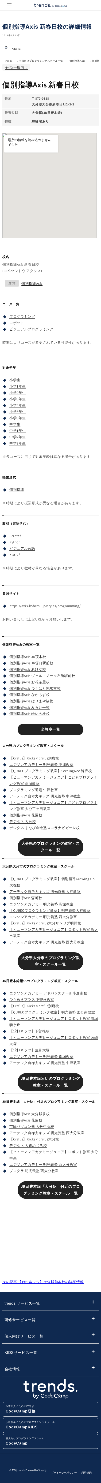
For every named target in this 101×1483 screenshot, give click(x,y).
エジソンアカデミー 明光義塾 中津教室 (41, 764)
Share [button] (16, 49)
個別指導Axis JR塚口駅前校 (31, 663)
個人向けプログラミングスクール (25, 1441)
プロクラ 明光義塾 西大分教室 (34, 1171)
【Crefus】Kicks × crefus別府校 (34, 758)
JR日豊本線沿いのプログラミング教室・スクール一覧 (50, 1082)
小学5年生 (17, 411)
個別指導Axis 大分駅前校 (29, 1114)
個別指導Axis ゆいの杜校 (29, 713)
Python (15, 542)
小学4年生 (17, 405)
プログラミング (22, 316)
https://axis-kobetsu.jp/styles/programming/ (45, 606)
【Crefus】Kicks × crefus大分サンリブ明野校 (45, 923)
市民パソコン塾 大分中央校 (31, 1126)
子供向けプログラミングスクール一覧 (41, 61)
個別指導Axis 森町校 (25, 898)
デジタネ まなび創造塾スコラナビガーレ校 (44, 828)
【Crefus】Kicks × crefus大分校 (34, 1139)
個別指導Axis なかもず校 (29, 694)
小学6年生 (17, 418)
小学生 (14, 380)
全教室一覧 (50, 729)
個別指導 (16, 489)
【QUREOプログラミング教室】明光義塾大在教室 (49, 910)
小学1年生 (17, 386)
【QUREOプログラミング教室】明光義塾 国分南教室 (52, 1012)
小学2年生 (17, 392)
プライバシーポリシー (64, 1472)
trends (8, 61)
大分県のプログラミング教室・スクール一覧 (50, 847)
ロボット (16, 323)
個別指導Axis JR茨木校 (27, 656)
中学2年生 (17, 437)
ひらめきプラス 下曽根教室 (31, 999)
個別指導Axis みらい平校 (29, 707)
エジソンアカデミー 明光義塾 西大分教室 (43, 917)
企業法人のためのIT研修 (21, 1409)
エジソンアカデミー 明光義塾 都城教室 (41, 1056)
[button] (9, 5)
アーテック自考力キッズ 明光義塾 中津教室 (45, 796)
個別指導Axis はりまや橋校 (31, 701)
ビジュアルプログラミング (31, 329)
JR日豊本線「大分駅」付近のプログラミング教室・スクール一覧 (50, 1190)
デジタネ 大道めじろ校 (28, 1145)
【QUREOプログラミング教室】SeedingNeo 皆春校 (50, 771)
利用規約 (86, 1472)
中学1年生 (17, 430)
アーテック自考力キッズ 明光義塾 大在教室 (45, 891)
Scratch (15, 536)
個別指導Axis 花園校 (25, 815)
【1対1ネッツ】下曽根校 (29, 1031)
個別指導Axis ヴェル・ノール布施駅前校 (42, 675)
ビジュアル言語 (22, 548)
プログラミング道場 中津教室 (33, 790)
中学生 (14, 424)
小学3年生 (17, 399)
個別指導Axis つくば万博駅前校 (35, 688)
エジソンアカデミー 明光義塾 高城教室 (41, 904)
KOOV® (14, 555)
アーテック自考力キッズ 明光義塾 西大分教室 (46, 942)
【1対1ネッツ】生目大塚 (29, 1050)
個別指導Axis (77, 61)
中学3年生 (17, 443)
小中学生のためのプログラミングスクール (30, 1425)
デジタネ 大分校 (22, 821)
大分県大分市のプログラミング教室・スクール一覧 (50, 961)
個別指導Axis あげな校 (27, 669)
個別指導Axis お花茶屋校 (29, 682)
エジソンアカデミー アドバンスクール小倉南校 (48, 993)
